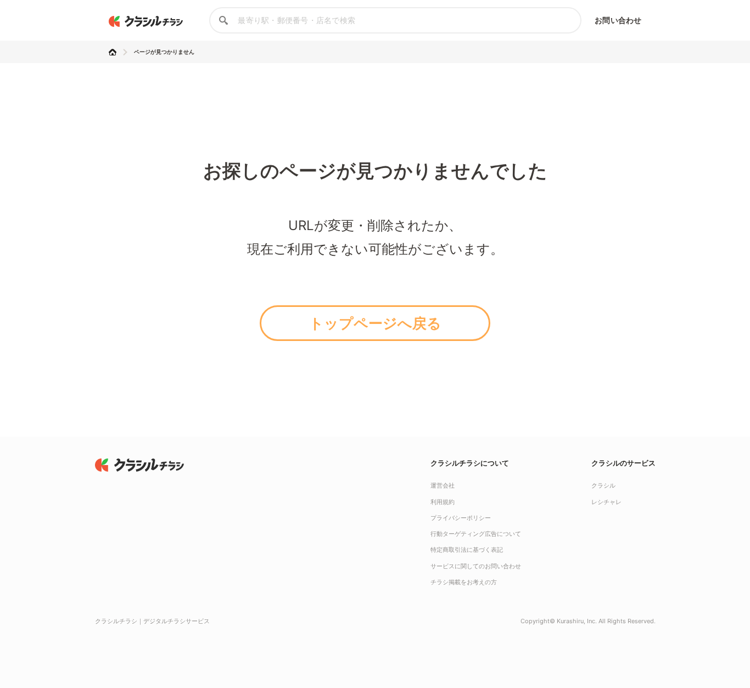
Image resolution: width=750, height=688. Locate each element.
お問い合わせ (618, 20)
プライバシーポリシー (460, 518)
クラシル (603, 485)
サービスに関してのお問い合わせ (475, 566)
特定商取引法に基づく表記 (466, 549)
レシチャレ (606, 502)
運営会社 (442, 485)
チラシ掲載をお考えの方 (463, 582)
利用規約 (442, 502)
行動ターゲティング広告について (475, 534)
